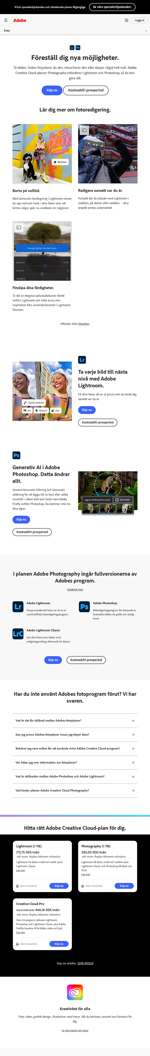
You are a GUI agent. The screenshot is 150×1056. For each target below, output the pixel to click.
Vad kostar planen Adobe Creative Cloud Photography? (52, 790)
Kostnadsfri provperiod (86, 90)
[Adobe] (20, 20)
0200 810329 (85, 963)
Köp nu (52, 90)
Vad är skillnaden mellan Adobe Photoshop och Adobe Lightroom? (60, 776)
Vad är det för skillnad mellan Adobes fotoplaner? (48, 720)
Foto (7, 30)
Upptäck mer (75, 589)
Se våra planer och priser (75, 1030)
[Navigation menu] (6, 20)
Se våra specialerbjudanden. (112, 7)
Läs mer (20, 870)
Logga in (140, 20)
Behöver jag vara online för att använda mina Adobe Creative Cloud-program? (68, 748)
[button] (126, 20)
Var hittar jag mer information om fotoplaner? (46, 762)
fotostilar (83, 324)
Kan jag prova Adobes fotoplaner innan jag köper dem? (52, 734)
